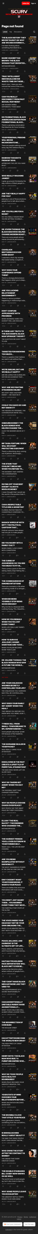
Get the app (29, 1224)
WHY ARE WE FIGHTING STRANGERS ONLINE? (12, 388)
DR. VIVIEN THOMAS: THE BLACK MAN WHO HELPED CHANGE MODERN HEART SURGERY (13, 232)
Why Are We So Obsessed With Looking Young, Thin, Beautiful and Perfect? (13, 608)
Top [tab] (10, 32)
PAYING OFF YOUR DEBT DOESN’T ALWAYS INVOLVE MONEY (12, 486)
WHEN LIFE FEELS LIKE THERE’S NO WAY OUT (13, 628)
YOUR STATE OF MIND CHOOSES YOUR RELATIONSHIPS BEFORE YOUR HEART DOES (13, 1097)
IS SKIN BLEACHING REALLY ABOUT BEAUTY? (13, 1134)
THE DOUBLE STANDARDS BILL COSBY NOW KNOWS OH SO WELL (13, 1173)
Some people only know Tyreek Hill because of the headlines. (13, 733)
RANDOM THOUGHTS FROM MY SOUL (11, 159)
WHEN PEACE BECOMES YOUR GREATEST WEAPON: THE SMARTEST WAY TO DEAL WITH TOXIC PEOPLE (13, 1083)
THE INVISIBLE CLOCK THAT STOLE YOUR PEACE (13, 1116)
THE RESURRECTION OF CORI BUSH (12, 1023)
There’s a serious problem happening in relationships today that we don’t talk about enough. (14, 299)
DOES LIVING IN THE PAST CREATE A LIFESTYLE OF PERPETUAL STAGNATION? (14, 764)
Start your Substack (13, 1224)
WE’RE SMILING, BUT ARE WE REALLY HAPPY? (13, 370)
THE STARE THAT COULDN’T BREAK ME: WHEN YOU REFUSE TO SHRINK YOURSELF (12, 466)
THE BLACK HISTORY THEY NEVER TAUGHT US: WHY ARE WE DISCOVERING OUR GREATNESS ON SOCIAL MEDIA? (14, 40)
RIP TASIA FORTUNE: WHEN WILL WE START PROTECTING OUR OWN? (14, 446)
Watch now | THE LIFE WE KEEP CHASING (13, 848)
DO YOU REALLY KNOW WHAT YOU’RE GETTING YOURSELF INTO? (13, 218)
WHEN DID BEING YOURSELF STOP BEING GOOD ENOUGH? (12, 601)
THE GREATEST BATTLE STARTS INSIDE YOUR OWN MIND (13, 1198)
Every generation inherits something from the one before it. (13, 1121)
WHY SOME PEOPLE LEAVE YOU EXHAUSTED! (14, 1192)
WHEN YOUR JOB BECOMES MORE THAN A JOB (12, 648)
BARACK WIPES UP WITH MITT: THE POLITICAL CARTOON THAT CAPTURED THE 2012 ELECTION (13, 525)
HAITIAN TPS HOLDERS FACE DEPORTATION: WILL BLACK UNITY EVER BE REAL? (13, 964)
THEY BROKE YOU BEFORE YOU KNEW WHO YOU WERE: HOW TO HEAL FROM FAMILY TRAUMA (14, 712)
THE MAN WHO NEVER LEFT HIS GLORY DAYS (13, 771)
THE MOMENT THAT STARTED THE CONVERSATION (12, 473)
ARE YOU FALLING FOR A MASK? (13, 212)
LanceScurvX (13, 50)
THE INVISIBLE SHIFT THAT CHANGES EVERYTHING (11, 791)
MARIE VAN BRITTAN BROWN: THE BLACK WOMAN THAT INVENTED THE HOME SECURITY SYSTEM (13, 60)
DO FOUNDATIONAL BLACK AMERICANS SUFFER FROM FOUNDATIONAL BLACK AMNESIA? (14, 119)
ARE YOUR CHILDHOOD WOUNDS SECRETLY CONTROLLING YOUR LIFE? (14, 685)
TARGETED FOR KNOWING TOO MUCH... (13, 353)
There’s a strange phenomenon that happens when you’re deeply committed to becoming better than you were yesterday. (14, 279)
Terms (26, 1217)
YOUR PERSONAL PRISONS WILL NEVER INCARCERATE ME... (13, 140)
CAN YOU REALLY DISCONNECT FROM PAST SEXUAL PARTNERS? (13, 99)
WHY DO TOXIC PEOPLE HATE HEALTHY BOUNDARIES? (12, 1076)
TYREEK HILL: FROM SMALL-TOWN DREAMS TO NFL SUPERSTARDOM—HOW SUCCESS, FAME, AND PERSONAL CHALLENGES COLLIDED (14, 726)
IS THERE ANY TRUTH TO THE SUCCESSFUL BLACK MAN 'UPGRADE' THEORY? (13, 333)
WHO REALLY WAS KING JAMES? (13, 177)
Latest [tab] (5, 32)
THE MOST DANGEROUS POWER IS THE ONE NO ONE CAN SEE (13, 868)
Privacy (19, 1217)
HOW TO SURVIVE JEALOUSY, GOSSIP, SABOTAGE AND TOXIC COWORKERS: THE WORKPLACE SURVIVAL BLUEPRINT (12, 642)
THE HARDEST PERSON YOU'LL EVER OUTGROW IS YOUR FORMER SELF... (14, 841)
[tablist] (12, 32)
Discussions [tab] (18, 32)
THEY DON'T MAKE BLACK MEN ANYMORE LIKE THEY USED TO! (14, 984)
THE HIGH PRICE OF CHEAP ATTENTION (12, 1044)
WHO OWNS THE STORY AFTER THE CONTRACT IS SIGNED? (13, 1153)
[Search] (34, 32)
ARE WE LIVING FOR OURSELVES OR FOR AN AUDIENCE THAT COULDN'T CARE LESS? (13, 376)
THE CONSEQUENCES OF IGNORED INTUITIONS (13, 582)
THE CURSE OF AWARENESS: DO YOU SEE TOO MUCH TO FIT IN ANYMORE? (13, 563)
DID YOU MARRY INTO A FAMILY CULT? (12, 544)
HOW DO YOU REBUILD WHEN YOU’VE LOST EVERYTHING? (12, 621)
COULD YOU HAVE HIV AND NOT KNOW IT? (14, 406)
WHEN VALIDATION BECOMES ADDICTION (13, 1103)
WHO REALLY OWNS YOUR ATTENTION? (11, 750)
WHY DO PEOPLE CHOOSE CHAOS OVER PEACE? (13, 804)
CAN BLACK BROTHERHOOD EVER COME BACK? (11, 252)
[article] (19, 45)
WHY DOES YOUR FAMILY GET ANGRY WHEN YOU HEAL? (13, 706)
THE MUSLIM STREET (9, 1028)
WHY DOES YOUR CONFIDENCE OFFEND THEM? (11, 272)
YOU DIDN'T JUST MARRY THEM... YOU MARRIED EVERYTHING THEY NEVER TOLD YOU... (14, 902)
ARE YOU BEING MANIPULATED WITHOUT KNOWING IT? (13, 861)
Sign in (33, 3)
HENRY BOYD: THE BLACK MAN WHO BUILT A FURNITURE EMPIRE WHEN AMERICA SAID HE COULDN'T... (13, 1058)
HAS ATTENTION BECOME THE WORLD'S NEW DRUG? (13, 1039)
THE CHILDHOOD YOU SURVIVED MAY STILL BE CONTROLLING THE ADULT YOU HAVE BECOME (14, 692)
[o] (32, 40)
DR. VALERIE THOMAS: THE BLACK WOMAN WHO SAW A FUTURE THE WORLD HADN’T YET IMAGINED (14, 662)
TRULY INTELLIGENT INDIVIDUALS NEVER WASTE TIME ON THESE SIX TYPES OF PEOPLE (12, 79)
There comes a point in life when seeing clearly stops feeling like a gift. (14, 569)
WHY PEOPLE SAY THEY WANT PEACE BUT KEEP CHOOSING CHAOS (12, 809)
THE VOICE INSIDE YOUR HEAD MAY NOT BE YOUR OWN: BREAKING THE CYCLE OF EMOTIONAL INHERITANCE (13, 923)
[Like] (3, 71)
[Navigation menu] (3, 3)
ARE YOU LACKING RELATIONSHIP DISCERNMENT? (10, 293)
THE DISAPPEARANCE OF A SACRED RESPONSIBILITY (11, 990)
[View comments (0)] (11, 53)
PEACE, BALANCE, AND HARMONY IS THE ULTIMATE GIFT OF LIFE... (13, 943)
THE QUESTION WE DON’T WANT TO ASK (14, 340)
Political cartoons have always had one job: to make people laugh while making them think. (13, 531)
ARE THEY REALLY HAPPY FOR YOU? (13, 195)
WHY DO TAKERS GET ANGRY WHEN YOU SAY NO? (12, 785)
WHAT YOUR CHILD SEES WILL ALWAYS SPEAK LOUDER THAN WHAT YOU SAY (13, 1011)
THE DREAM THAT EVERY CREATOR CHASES (11, 1160)
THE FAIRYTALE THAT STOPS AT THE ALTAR (13, 909)
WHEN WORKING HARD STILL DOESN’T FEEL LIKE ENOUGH (12, 320)
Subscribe (25, 3)
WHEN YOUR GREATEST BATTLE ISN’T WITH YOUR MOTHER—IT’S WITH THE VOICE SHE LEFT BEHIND (14, 929)
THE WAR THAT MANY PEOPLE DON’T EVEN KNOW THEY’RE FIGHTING (13, 1139)
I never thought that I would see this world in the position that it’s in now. (14, 493)
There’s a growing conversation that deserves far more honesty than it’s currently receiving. (13, 126)
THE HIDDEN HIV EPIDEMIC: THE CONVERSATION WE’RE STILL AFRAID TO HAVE (13, 411)
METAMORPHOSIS (8, 66)
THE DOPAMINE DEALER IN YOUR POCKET (13, 745)
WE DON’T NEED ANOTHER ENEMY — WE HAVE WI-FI (11, 394)
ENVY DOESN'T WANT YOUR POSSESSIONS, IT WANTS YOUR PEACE (12, 882)
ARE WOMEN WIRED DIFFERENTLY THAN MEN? (11, 106)
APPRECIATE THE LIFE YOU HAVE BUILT (13, 164)
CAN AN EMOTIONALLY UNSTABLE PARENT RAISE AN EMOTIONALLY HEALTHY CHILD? (13, 1004)
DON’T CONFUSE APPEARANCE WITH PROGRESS (11, 313)
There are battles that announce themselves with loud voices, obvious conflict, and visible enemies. (13, 888)
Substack (8, 1230)
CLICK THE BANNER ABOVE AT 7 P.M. (13, 432)
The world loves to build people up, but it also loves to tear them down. (13, 1180)
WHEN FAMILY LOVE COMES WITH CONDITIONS (12, 549)
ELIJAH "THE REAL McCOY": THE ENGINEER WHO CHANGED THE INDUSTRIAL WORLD (12, 823)
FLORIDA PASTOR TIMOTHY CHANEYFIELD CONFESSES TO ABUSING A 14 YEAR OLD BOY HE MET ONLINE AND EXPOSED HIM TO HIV (13, 511)
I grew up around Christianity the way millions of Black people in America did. (14, 182)
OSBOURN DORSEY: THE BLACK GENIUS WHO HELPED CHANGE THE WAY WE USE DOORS (12, 425)
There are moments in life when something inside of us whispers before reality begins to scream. (13, 587)
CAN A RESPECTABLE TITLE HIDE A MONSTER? (13, 506)
